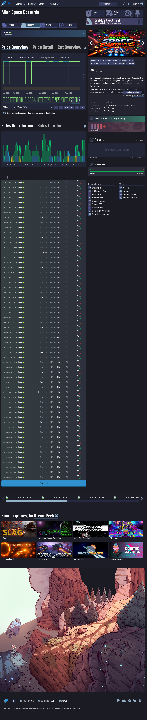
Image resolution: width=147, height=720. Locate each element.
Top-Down (130, 63)
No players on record (117, 149)
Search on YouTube (101, 214)
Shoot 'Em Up (127, 61)
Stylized (122, 63)
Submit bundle (129, 194)
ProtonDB (96, 194)
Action (93, 61)
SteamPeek (97, 198)
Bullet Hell (117, 61)
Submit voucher (130, 198)
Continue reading (132, 92)
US (28, 701)
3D (108, 63)
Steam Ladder (98, 201)
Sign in (136, 4)
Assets (126, 188)
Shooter (108, 61)
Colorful (114, 63)
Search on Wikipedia (101, 211)
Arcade (101, 61)
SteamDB (96, 188)
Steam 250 (97, 204)
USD (48, 701)
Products (127, 191)
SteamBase (97, 207)
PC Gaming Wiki (99, 191)
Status (64, 701)
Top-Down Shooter (98, 63)
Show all (44, 483)
